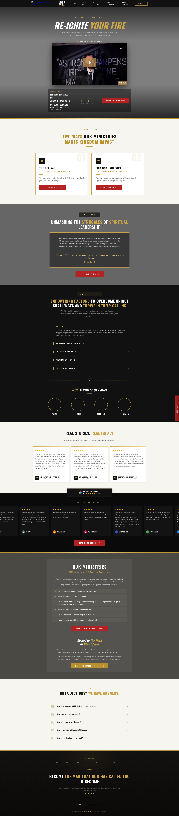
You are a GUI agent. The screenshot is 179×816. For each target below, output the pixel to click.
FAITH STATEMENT (110, 4)
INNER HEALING (125, 4)
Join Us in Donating (107, 188)
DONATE (141, 4)
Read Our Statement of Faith (89, 666)
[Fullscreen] (125, 83)
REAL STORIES (96, 4)
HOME (76, 4)
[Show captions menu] (120, 83)
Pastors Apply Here (115, 101)
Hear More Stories (88, 543)
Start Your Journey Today (89, 628)
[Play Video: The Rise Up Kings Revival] (89, 62)
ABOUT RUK (84, 4)
